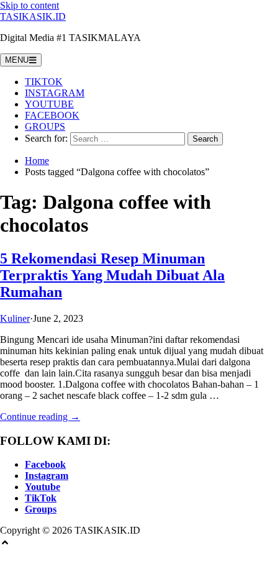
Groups (41, 509)
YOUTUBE (49, 104)
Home (37, 160)
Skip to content (29, 5)
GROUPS (45, 126)
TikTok (41, 498)
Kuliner (15, 318)
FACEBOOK (52, 115)
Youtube (42, 486)
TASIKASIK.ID (33, 16)
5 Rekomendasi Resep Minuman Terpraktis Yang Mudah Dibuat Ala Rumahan (112, 275)
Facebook (45, 464)
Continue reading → (40, 416)
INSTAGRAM (54, 93)
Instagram (46, 475)
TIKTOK (44, 81)
